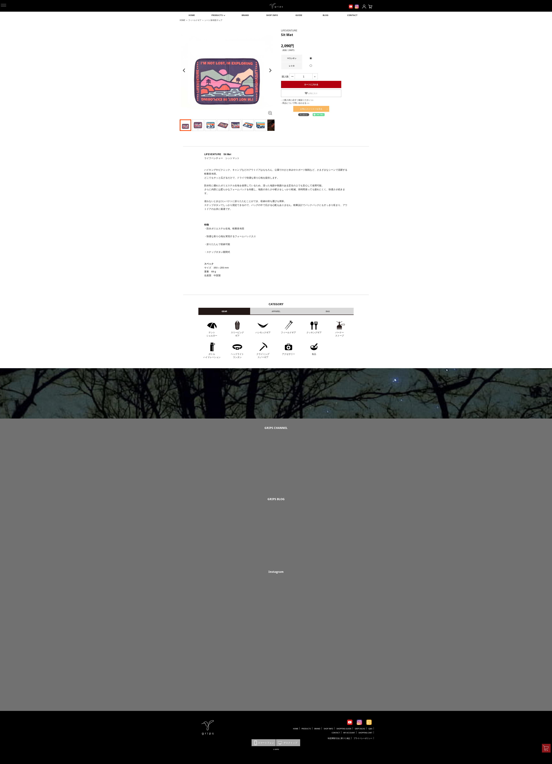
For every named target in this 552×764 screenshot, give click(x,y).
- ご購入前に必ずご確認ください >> (297, 99)
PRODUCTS (217, 15)
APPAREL (276, 311)
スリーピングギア (237, 334)
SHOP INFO (272, 15)
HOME (192, 15)
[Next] (270, 70)
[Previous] (184, 70)
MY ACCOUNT (349, 733)
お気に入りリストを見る (311, 108)
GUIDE (298, 15)
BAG (328, 311)
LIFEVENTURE (289, 30)
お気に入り (313, 93)
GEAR (224, 311)
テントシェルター (211, 334)
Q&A (370, 729)
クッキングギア (314, 332)
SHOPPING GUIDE (344, 729)
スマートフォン (263, 742)
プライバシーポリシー (363, 738)
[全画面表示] (270, 112)
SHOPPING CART (365, 733)
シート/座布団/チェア (213, 20)
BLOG (325, 15)
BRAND (245, 15)
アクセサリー (288, 353)
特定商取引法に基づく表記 (339, 738)
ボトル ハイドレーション (212, 355)
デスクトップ (288, 742)
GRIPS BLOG (276, 499)
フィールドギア (194, 20)
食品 (314, 353)
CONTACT (352, 15)
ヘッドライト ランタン (237, 355)
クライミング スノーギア (262, 355)
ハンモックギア (263, 332)
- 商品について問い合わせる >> (295, 102)
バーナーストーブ (339, 334)
